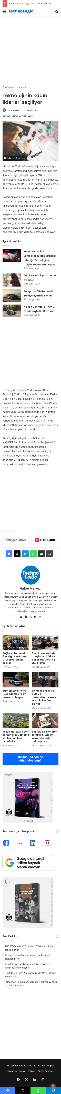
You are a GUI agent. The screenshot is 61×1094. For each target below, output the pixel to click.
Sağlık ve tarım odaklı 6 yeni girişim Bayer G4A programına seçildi (16, 658)
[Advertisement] (30, 50)
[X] (17, 553)
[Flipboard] (44, 540)
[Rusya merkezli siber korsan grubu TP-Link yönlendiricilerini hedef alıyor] (16, 720)
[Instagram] (40, 617)
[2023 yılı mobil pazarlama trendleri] (12, 280)
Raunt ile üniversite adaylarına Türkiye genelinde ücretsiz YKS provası (44, 658)
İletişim (31, 1071)
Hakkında (12, 1071)
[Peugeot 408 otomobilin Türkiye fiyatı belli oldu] (12, 295)
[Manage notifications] (53, 1086)
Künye (22, 1071)
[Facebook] (9, 553)
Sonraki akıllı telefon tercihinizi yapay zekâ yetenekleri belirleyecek (44, 736)
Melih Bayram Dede (14, 596)
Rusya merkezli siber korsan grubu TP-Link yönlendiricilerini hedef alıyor (16, 736)
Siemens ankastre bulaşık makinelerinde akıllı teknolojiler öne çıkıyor (44, 697)
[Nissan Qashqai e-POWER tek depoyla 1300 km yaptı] (12, 311)
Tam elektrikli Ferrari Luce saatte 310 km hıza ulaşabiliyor (15, 694)
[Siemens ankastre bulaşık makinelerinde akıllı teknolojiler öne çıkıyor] (45, 680)
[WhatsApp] (33, 553)
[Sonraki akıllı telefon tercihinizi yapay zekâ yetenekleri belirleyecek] (45, 720)
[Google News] (16, 540)
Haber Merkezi (14, 110)
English (50, 1065)
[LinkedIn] (25, 553)
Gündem (21, 87)
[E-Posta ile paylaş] (41, 553)
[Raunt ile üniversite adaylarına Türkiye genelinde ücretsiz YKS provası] (45, 642)
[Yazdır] (49, 553)
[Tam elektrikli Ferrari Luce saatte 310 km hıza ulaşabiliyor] (16, 680)
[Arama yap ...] (56, 12)
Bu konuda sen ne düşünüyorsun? (30, 758)
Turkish (41, 1065)
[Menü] (4, 12)
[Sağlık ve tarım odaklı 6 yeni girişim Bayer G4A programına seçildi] (16, 642)
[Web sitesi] (21, 617)
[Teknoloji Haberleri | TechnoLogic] (22, 11)
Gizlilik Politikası (46, 1071)
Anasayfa (10, 87)
